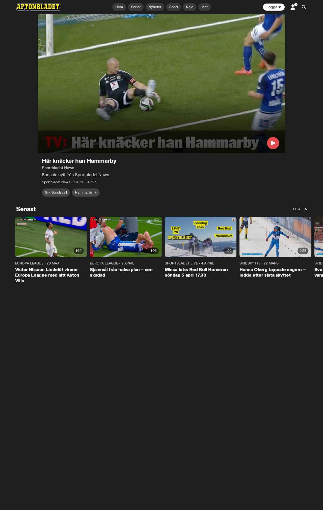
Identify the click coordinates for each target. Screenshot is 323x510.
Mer (204, 7)
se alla (300, 209)
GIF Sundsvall (56, 192)
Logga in (273, 7)
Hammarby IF (86, 192)
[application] (161, 83)
